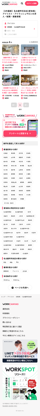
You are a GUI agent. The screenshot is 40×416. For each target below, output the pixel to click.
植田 (11, 262)
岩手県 (21, 153)
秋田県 (5, 157)
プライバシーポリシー (11, 317)
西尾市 (13, 216)
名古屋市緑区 (19, 212)
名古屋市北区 (8, 220)
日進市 (26, 233)
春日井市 (6, 249)
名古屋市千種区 (8, 237)
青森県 (13, 153)
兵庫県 (28, 178)
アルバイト (15, 271)
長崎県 (13, 195)
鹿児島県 (13, 199)
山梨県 (21, 170)
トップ (3, 297)
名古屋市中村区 (24, 228)
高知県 (21, 190)
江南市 (21, 224)
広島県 (13, 186)
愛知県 (21, 174)
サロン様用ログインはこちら (14, 335)
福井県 (13, 170)
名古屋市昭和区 (19, 245)
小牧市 (21, 216)
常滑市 (22, 249)
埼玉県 (21, 161)
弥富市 (34, 233)
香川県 (5, 190)
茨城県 (28, 157)
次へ (26, 105)
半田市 (18, 241)
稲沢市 (18, 233)
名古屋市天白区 (8, 241)
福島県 (21, 157)
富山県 (30, 166)
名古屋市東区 (8, 245)
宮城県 (28, 153)
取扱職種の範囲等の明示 (10, 406)
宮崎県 (5, 199)
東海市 (30, 249)
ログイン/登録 (32, 3)
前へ (13, 105)
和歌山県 (13, 182)
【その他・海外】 (9, 203)
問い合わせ (7, 322)
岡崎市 (30, 220)
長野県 (28, 170)
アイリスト (10, 297)
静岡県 (13, 174)
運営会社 (6, 309)
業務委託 (6, 271)
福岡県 (28, 190)
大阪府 (21, 178)
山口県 (21, 186)
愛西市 (5, 253)
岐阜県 (5, 174)
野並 (5, 262)
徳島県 (28, 186)
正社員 (25, 271)
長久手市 (13, 228)
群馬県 (13, 161)
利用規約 (6, 313)
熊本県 (21, 195)
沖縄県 (22, 199)
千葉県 (28, 161)
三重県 (28, 174)
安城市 (13, 224)
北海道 (5, 153)
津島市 (5, 216)
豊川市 (5, 224)
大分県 (28, 195)
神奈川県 (13, 166)
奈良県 (5, 182)
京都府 (13, 178)
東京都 (5, 166)
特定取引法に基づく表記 (12, 326)
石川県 (5, 170)
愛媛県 (13, 190)
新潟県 (22, 166)
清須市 (5, 228)
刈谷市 (26, 241)
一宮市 (29, 212)
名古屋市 (25, 253)
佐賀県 (5, 195)
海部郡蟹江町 (30, 216)
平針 (17, 262)
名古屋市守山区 (19, 220)
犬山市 (34, 241)
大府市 (28, 224)
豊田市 (14, 249)
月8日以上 (16, 280)
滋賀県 (5, 178)
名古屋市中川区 (8, 233)
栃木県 (5, 161)
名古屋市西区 (8, 212)
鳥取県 (22, 182)
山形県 (13, 157)
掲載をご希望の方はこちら (13, 331)
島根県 (30, 182)
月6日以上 (7, 280)
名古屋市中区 (20, 237)
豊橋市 (30, 245)
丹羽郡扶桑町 (15, 253)
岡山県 (5, 186)
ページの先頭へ (22, 287)
